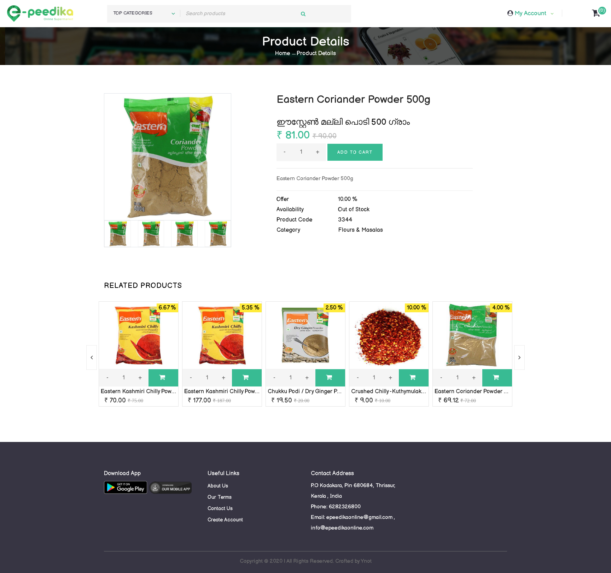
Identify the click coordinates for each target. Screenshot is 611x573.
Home (282, 53)
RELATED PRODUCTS (143, 286)
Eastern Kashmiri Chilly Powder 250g (231, 391)
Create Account (225, 520)
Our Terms (220, 497)
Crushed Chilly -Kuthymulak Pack (393, 391)
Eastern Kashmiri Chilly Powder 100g (147, 391)
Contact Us (220, 509)
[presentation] (91, 357)
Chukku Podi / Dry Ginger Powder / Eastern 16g (328, 391)
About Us (218, 486)
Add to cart (355, 152)
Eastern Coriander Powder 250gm (478, 391)
